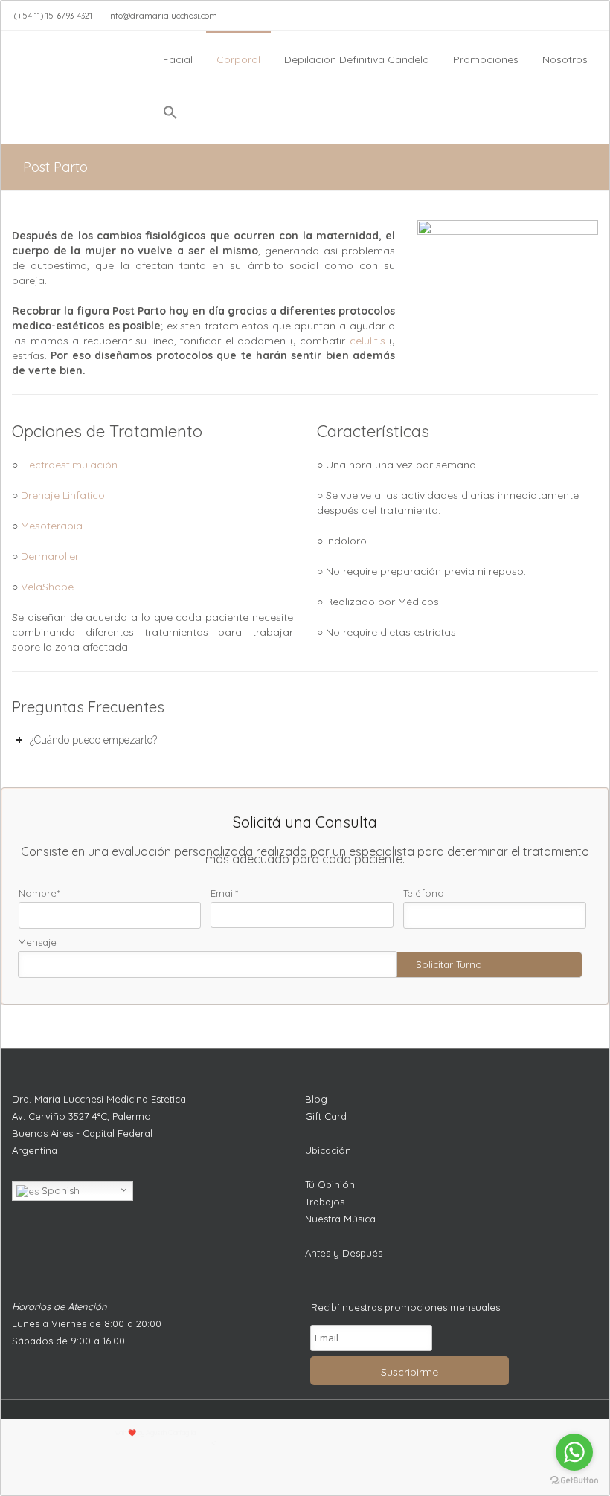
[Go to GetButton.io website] (574, 1481)
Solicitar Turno (449, 964)
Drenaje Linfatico (63, 495)
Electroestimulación (69, 464)
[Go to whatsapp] (574, 1452)
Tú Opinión (330, 1184)
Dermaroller (50, 556)
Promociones (485, 59)
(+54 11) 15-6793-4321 (53, 15)
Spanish (59, 1190)
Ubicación (328, 1150)
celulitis (367, 340)
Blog (316, 1099)
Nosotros (565, 59)
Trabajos (324, 1202)
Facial (178, 59)
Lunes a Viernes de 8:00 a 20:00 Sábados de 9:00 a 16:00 (86, 1332)
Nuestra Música (340, 1219)
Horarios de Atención (59, 1306)
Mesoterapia (52, 525)
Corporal (238, 59)
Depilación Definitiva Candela (356, 59)
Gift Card (326, 1116)
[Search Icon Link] (170, 116)
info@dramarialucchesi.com (162, 15)
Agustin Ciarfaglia (171, 1432)
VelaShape (47, 586)
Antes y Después (343, 1253)
